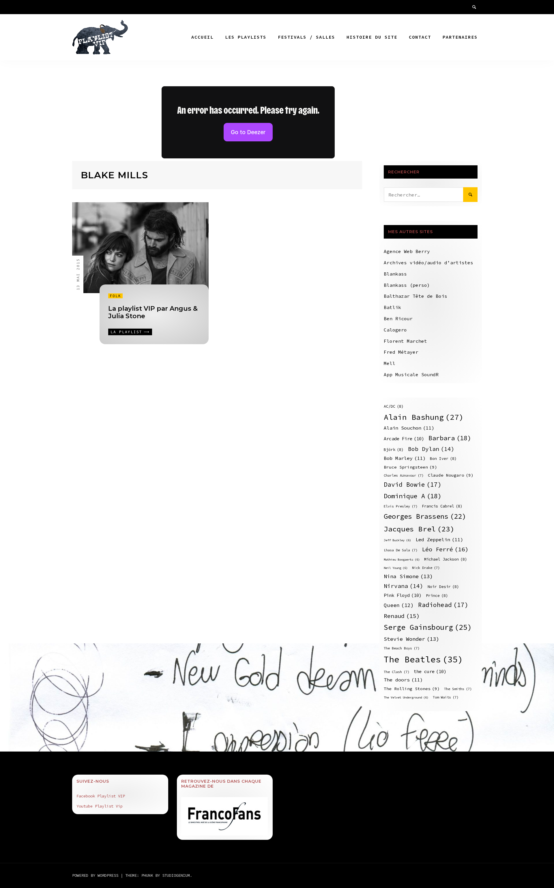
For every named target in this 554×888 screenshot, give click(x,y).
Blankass (395, 274)
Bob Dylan (431, 448)
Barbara (449, 438)
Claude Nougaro (450, 475)
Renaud (402, 615)
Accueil (202, 37)
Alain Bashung (424, 417)
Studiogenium (176, 875)
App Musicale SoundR (411, 374)
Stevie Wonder (411, 639)
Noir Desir (443, 586)
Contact (420, 37)
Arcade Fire (404, 438)
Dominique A (412, 496)
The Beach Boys (402, 648)
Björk (394, 449)
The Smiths (458, 689)
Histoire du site (372, 37)
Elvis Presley (401, 506)
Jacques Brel (419, 528)
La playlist (126, 331)
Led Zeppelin (439, 540)
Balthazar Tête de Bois (415, 296)
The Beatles (423, 659)
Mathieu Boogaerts (402, 559)
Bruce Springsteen (410, 467)
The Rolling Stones (412, 688)
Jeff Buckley (397, 540)
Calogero (395, 330)
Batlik (392, 307)
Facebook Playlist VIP (100, 796)
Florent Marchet (405, 341)
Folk (115, 295)
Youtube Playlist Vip (99, 806)
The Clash (396, 672)
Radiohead (443, 605)
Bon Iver (443, 458)
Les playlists (245, 37)
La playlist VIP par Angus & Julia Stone (153, 312)
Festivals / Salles (306, 37)
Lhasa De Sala (401, 550)
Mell (389, 363)
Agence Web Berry (407, 251)
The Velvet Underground (406, 697)
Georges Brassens (425, 516)
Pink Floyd (403, 595)
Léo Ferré (445, 549)
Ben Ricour (398, 318)
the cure (430, 671)
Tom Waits (445, 697)
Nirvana (403, 585)
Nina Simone (408, 576)
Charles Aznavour (404, 475)
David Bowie (412, 484)
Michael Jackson (445, 559)
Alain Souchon (409, 428)
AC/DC (394, 406)
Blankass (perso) (407, 285)
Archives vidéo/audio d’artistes (428, 262)
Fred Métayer (401, 352)
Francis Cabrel (442, 506)
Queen (399, 605)
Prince (437, 595)
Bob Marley (405, 458)
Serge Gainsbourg (428, 627)
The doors (403, 680)
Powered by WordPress (96, 875)
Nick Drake (426, 567)
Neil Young (396, 568)
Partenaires (460, 37)
